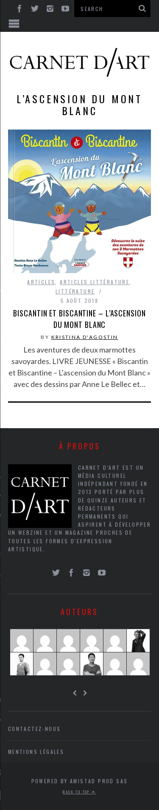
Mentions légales (36, 751)
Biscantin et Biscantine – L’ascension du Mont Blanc (79, 319)
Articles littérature (94, 281)
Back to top (77, 791)
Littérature (75, 291)
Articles (41, 281)
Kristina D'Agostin (84, 337)
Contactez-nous (34, 728)
